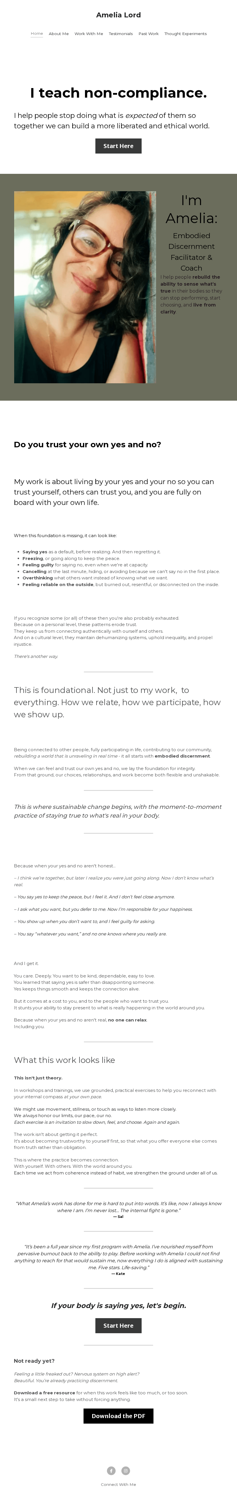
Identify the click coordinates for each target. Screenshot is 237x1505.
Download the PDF (118, 1416)
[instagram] (125, 1470)
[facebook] (111, 1470)
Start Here (118, 145)
